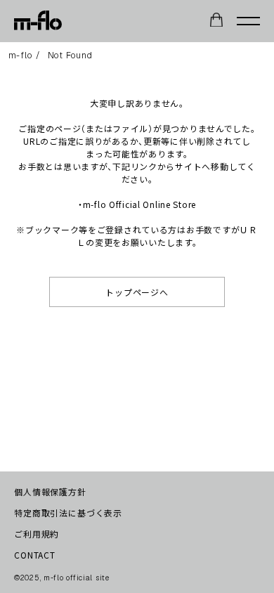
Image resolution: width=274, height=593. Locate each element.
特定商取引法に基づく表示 (68, 513)
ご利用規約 (36, 534)
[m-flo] (38, 21)
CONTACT (35, 555)
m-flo (20, 55)
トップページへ (136, 292)
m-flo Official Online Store (139, 204)
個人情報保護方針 (50, 491)
